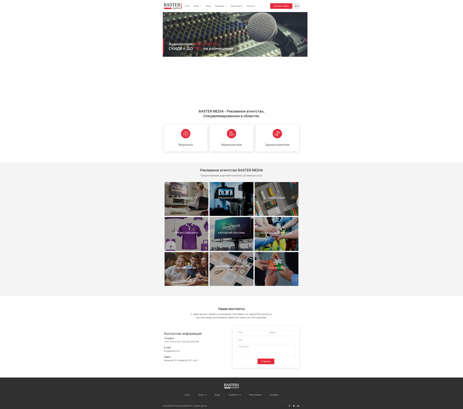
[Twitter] (294, 406)
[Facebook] (289, 406)
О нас (187, 6)
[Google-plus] (298, 406)
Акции (208, 6)
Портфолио (219, 6)
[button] (165, 59)
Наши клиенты (237, 6)
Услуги (196, 6)
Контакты (251, 6)
